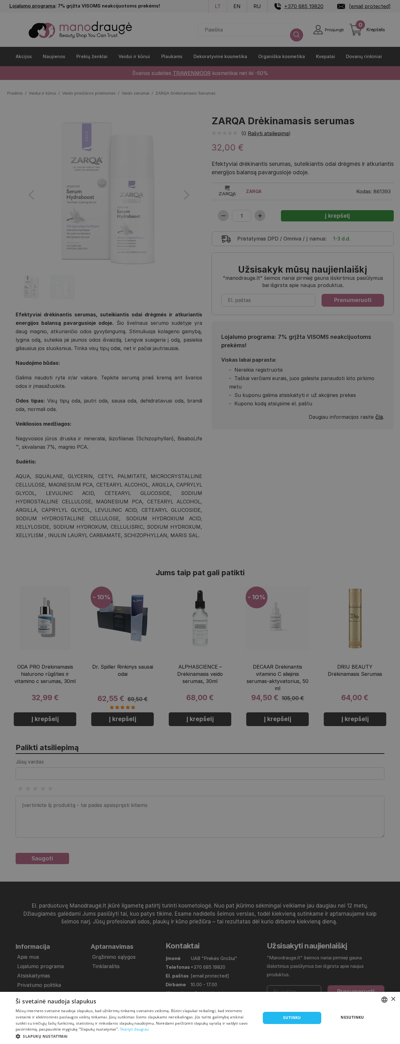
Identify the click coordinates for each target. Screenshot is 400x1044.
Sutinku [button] (292, 1017)
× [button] (393, 999)
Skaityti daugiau (134, 1029)
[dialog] (200, 1018)
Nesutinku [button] (352, 1017)
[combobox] (384, 1000)
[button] (134, 1035)
